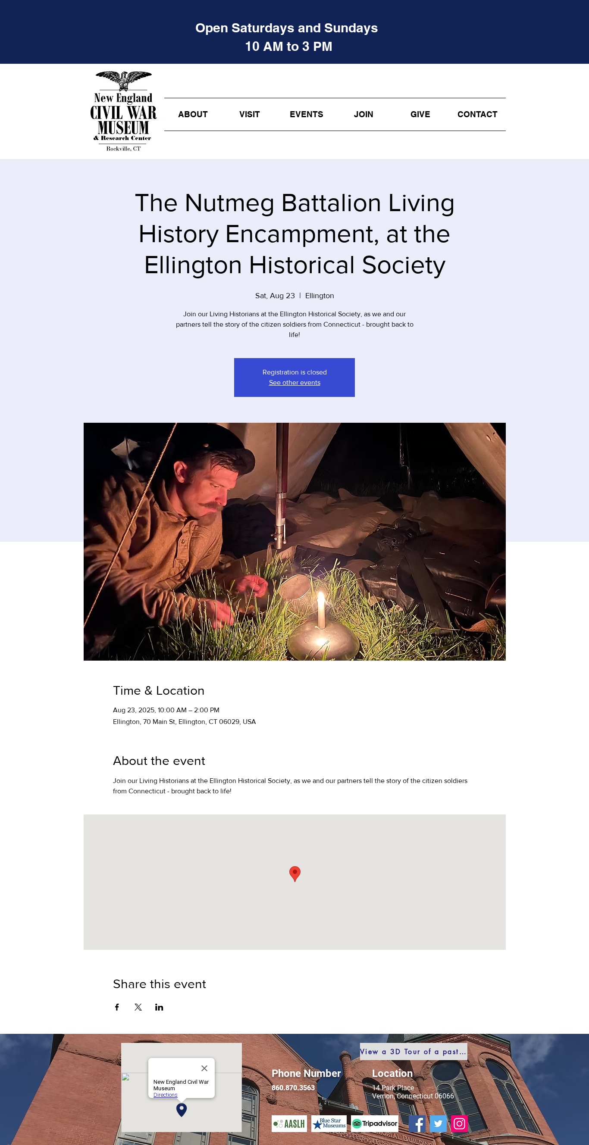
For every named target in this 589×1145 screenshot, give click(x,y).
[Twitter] (438, 1123)
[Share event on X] (138, 1007)
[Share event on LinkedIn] (159, 1007)
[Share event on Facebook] (117, 1007)
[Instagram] (459, 1123)
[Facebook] (417, 1123)
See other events (294, 382)
